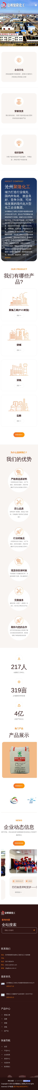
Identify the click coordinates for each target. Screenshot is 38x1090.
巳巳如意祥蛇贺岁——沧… (18, 887)
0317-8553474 (9, 961)
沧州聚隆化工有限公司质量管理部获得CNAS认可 (20, 983)
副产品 (6, 1031)
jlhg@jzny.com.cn (11, 968)
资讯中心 (7, 1058)
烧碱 (5, 1023)
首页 (5, 1046)
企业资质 (7, 1054)
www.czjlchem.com (11, 965)
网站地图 (11, 1081)
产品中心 (7, 1050)
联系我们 (7, 1066)
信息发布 (7, 1062)
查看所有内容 (19, 843)
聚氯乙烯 (7, 1015)
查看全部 (18, 434)
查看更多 (8, 257)
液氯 (5, 1027)
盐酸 (5, 1019)
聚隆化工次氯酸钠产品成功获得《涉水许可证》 (19, 994)
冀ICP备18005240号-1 (20, 1086)
